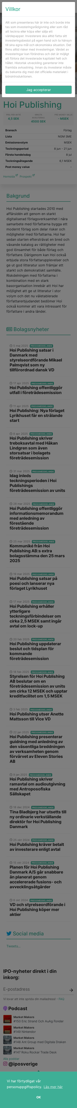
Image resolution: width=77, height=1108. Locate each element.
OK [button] (38, 1097)
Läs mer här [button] (53, 1087)
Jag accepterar (38, 90)
